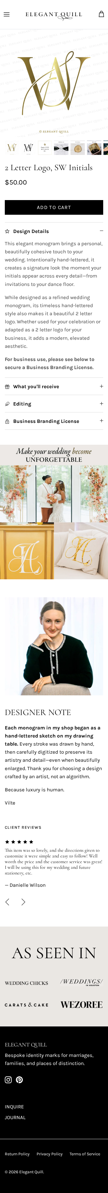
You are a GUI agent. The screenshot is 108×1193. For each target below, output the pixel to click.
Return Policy (17, 1154)
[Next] (23, 902)
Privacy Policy (50, 1154)
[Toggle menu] (6, 14)
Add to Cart (54, 207)
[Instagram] (8, 1079)
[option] (54, 83)
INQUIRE (14, 1107)
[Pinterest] (19, 1079)
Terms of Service (85, 1154)
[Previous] (7, 902)
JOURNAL (15, 1117)
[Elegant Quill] (54, 14)
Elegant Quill (31, 1171)
